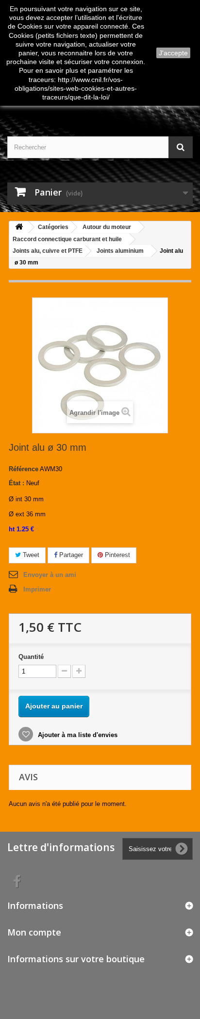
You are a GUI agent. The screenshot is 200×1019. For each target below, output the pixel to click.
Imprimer (37, 589)
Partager (70, 555)
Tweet (30, 555)
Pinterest (116, 555)
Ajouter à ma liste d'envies (76, 735)
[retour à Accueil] (19, 227)
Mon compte (34, 932)
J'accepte (173, 53)
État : (16, 483)
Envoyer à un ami (49, 574)
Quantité (31, 656)
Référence (23, 469)
